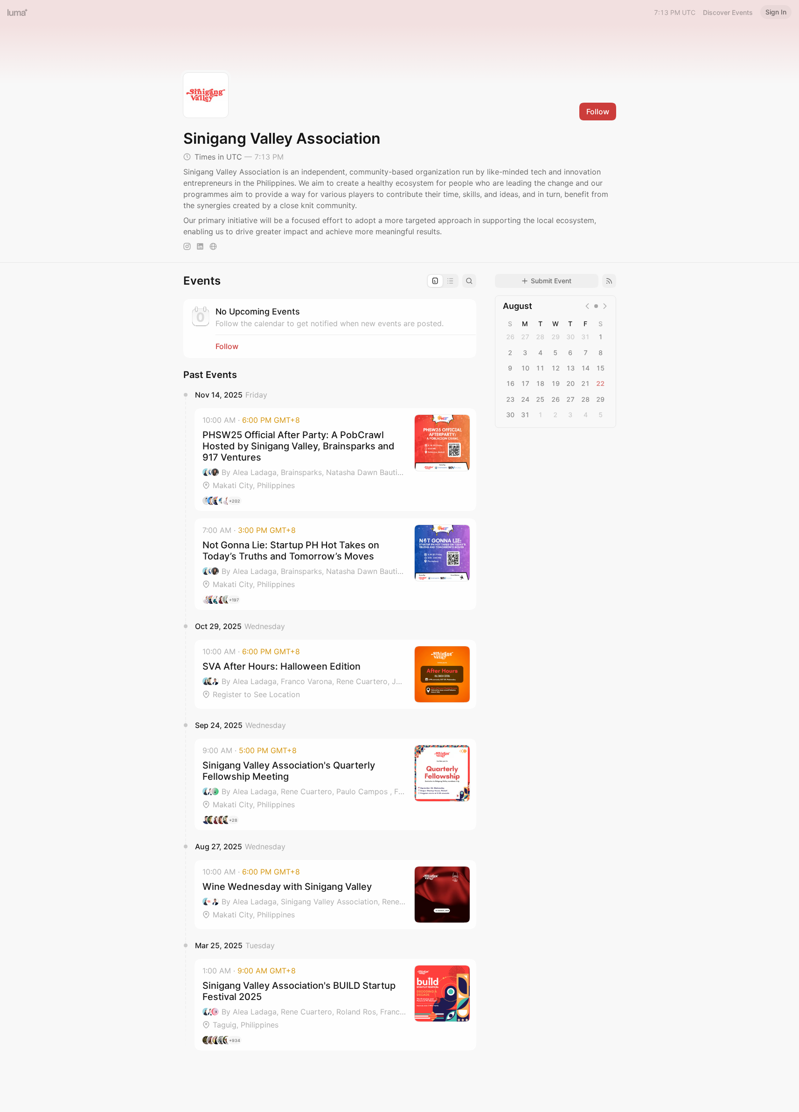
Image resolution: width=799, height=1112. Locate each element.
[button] (335, 459)
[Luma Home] (17, 12)
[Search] (469, 281)
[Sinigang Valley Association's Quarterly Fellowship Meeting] (335, 784)
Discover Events (728, 12)
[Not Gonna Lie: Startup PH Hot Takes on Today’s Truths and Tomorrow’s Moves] (335, 564)
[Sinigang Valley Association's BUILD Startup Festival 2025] (335, 1004)
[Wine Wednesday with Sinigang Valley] (335, 894)
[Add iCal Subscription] (609, 281)
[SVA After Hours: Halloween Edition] (335, 674)
